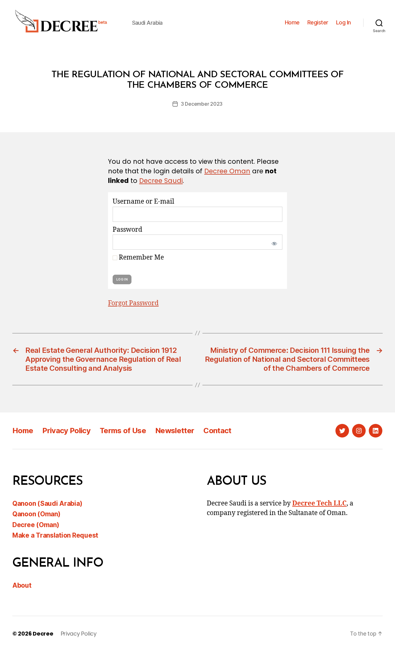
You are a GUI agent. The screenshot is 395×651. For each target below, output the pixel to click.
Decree (43, 633)
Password (127, 230)
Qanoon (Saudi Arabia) (47, 503)
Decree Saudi (161, 180)
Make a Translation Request (55, 535)
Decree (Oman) (35, 525)
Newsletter (174, 430)
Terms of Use (123, 430)
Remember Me (140, 257)
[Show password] (273, 242)
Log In (343, 22)
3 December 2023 (201, 104)
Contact (217, 430)
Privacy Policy (66, 430)
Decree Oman (227, 171)
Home (292, 22)
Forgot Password (133, 303)
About (21, 585)
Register (317, 22)
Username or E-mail (143, 201)
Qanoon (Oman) (36, 514)
